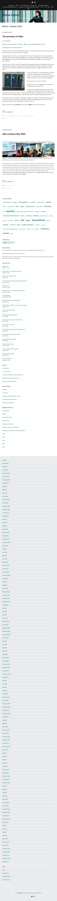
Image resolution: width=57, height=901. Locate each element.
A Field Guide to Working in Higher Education (13, 329)
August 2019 (5, 677)
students (37, 224)
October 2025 (5, 476)
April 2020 (4, 651)
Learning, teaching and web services (12, 116)
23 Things (4, 368)
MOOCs (17, 220)
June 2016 (4, 789)
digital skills (39, 206)
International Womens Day (11, 216)
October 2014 (5, 855)
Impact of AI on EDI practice (9, 276)
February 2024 (5, 532)
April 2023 (4, 559)
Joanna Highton (6, 295)
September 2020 (6, 634)
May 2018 (4, 723)
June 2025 (4, 486)
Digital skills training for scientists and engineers (14, 305)
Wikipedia (45, 229)
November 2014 (6, 852)
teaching (43, 224)
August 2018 (5, 717)
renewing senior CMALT (8, 353)
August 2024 (5, 516)
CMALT (4, 206)
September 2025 (6, 479)
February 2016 (5, 802)
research (12, 225)
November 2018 (6, 707)
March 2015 (5, 838)
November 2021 (6, 598)
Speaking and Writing (43, 5)
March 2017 (5, 766)
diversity (47, 206)
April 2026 (4, 466)
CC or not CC (5, 371)
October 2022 (5, 572)
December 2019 (6, 664)
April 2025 (4, 493)
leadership (29, 215)
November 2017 (6, 740)
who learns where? (7, 358)
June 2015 (4, 829)
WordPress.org (6, 879)
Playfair (5, 225)
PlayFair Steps (34, 5)
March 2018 (5, 726)
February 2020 (5, 657)
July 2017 (4, 753)
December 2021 (6, 595)
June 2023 (4, 552)
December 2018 (6, 703)
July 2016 (4, 786)
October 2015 (5, 815)
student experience (28, 225)
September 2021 (6, 601)
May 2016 (4, 792)
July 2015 (4, 825)
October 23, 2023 (7, 32)
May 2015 (4, 832)
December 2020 (6, 628)
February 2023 (5, 565)
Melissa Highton (10, 14)
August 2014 (5, 861)
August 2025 (5, 483)
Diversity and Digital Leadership (10, 7)
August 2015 (5, 822)
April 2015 (4, 835)
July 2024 (4, 519)
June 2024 (4, 522)
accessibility (32, 202)
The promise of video (12, 36)
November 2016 (6, 776)
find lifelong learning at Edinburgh (11, 300)
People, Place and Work (28, 116)
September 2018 (6, 713)
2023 (45, 7)
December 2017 (6, 736)
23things (14, 202)
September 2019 (6, 674)
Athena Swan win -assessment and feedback (13, 290)
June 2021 (4, 611)
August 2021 (5, 605)
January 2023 (5, 568)
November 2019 (6, 667)
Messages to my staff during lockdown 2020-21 (28, 7)
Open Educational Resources (9, 378)
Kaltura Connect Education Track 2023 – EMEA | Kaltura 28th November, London (23, 44)
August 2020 (5, 638)
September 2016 (6, 782)
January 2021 (5, 624)
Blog (52, 7)
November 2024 (6, 509)
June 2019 (4, 684)
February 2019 (5, 697)
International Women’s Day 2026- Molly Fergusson (14, 281)
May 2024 (4, 526)
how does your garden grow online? (11, 334)
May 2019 (4, 687)
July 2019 (4, 680)
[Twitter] (32, 2)
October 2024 (5, 512)
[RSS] (35, 2)
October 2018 (5, 710)
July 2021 (4, 608)
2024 (49, 7)
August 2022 (5, 578)
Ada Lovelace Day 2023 (13, 133)
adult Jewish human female (9, 339)
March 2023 (5, 562)
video (5, 118)
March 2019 (5, 693)
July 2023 (4, 549)
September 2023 (6, 542)
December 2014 (6, 848)
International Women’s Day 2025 (10, 349)
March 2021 (5, 618)
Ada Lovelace (7, 188)
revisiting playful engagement (10, 315)
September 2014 (6, 858)
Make (20, 893)
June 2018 (4, 720)
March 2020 (5, 654)
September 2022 (6, 575)
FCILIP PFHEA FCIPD (25, 5)
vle (32, 229)
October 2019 (5, 670)
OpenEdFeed (38, 220)
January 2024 (5, 535)
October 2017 (5, 743)
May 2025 (4, 489)
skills (18, 225)
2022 (42, 7)
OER (22, 220)
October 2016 (5, 779)
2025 (28, 8)
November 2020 (6, 631)
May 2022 (4, 582)
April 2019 (4, 690)
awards (48, 202)
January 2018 (5, 733)
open (28, 220)
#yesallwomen (7, 202)
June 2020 (4, 644)
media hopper (10, 220)
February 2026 (5, 473)
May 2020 (4, 647)
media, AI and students (8, 344)
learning (36, 216)
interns (22, 215)
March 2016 (5, 799)
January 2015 (5, 845)
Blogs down (5, 266)
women (6, 233)
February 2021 (5, 621)
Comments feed (6, 876)
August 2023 (5, 545)
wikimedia (36, 229)
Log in (3, 870)
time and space (22, 229)
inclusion (43, 211)
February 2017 (5, 769)
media (4, 220)
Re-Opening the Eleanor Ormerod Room (12, 319)
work (12, 233)
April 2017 (4, 763)
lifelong (50, 215)
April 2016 (4, 796)
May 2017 (4, 759)
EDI (3, 211)
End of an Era (5, 285)
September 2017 (6, 746)
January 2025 (5, 503)
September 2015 (6, 819)
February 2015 (5, 842)
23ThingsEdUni (23, 202)
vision (28, 229)
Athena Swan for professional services (12, 271)
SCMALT (17, 5)
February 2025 (5, 499)
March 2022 (5, 588)
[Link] (22, 2)
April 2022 (4, 585)
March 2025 (5, 496)
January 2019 (5, 700)
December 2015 (6, 809)
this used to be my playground (10, 229)
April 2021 (4, 614)
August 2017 (5, 749)
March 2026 (5, 470)
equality (10, 211)
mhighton (10, 112)
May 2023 (4, 555)
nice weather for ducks (8, 324)
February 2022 (5, 591)
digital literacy (30, 206)
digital (22, 206)
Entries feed (5, 873)
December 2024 (6, 506)
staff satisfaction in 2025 (8, 310)
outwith (48, 220)
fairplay (37, 211)
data (17, 206)
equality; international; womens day (24, 211)
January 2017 (5, 773)
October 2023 (5, 539)
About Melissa (11, 5)
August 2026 (5, 463)
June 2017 (4, 756)
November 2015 (6, 812)
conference (11, 206)
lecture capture (44, 215)
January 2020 (5, 661)
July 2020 (4, 641)
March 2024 (5, 529)
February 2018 (5, 730)
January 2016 (5, 805)
